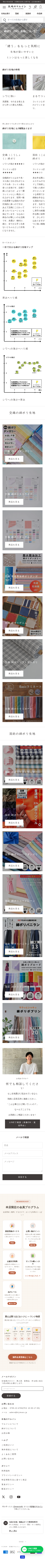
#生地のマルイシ (36, 1506)
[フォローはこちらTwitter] (3, 1497)
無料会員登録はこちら (22, 1357)
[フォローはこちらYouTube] (18, 1497)
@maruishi (18, 1506)
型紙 (17, 13)
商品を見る (14, 459)
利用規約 (6, 1471)
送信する (22, 1177)
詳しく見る (13, 1531)
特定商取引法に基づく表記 (14, 1480)
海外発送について (10, 1450)
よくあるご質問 (9, 1454)
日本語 (21, 1541)
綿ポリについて (9, 1428)
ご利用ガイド (8, 1445)
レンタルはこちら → (32, 1276)
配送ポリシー (8, 1489)
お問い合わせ (8, 1459)
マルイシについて (10, 1424)
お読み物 (6, 1433)
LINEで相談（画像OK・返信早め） (22, 1123)
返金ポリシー (8, 1484)
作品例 (39, 13)
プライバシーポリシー (12, 1475)
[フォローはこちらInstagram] (11, 1497)
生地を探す (5, 13)
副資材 (28, 13)
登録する (11, 1396)
